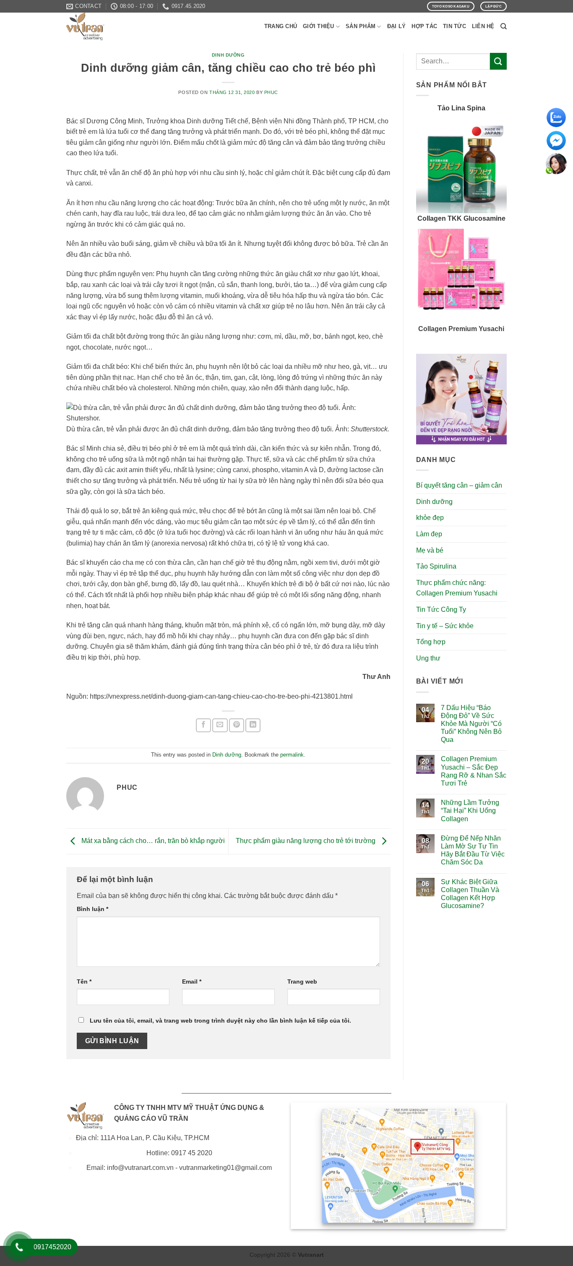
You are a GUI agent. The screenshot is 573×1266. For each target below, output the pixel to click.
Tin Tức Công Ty (441, 609)
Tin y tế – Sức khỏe (445, 625)
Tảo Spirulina (436, 566)
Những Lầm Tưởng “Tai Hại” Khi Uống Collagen (470, 810)
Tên (84, 981)
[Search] (503, 26)
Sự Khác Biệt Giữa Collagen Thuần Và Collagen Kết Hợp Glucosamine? (470, 894)
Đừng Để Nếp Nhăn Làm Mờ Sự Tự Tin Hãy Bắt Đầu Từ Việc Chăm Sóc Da (473, 850)
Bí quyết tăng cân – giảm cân (459, 485)
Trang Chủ (280, 26)
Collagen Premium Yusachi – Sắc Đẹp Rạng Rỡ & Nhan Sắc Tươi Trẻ (473, 771)
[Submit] (498, 61)
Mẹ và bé (429, 550)
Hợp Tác (424, 26)
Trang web (302, 981)
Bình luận (92, 909)
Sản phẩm (360, 26)
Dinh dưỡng (228, 54)
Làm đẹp (429, 534)
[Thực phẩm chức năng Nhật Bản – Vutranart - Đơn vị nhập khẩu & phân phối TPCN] (108, 26)
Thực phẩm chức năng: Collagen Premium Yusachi (456, 588)
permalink (292, 755)
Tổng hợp (430, 641)
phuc (271, 92)
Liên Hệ (483, 26)
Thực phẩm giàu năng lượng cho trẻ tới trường (306, 840)
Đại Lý (396, 26)
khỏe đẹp (430, 517)
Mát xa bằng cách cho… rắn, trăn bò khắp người (152, 840)
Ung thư (428, 658)
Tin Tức (454, 26)
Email (191, 981)
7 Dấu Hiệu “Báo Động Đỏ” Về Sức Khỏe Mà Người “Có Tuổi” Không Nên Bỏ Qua (471, 724)
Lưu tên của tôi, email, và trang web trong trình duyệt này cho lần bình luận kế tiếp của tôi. (220, 1020)
